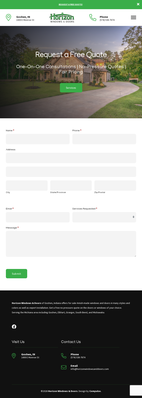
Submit (16, 273)
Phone (76, 131)
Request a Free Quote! (71, 4)
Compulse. (95, 391)
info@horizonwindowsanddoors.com (90, 368)
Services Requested (84, 209)
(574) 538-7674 (107, 19)
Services (71, 87)
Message (12, 228)
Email (10, 209)
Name (10, 131)
